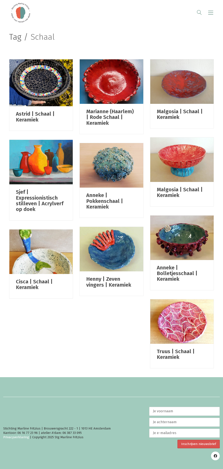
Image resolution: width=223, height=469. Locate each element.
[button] (210, 13)
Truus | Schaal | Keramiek (176, 354)
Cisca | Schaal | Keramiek (34, 284)
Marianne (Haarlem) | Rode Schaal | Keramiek (110, 117)
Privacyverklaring (16, 437)
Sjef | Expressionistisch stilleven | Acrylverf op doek (39, 200)
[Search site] (199, 13)
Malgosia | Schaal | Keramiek (180, 114)
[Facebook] (215, 456)
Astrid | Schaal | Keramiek (35, 117)
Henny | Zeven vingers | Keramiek (108, 282)
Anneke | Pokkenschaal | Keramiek (104, 201)
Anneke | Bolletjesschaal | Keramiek (177, 273)
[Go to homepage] (21, 13)
